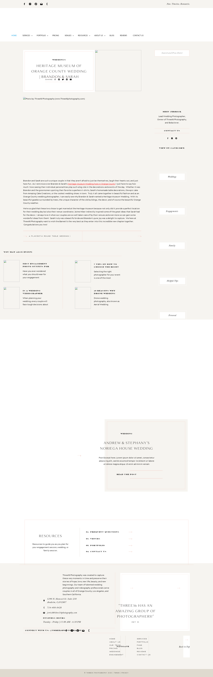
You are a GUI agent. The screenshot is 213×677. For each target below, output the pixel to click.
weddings (59, 60)
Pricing (55, 35)
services (142, 639)
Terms (117, 673)
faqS (139, 645)
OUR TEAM (115, 645)
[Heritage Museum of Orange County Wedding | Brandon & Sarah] (118, 70)
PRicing (113, 648)
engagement (116, 655)
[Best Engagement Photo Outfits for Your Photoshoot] (27, 271)
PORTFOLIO (142, 642)
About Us (98, 35)
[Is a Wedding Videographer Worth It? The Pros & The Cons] (27, 298)
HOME (112, 639)
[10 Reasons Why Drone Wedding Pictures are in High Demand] (98, 298)
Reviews (123, 35)
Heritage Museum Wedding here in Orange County (91, 183)
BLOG (140, 648)
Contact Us (138, 35)
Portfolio (41, 35)
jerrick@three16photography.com (62, 613)
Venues (68, 35)
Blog (112, 35)
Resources (83, 35)
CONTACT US (144, 655)
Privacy (125, 673)
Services (26, 35)
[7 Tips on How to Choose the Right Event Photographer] (98, 271)
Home (14, 35)
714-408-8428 (54, 608)
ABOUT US (114, 642)
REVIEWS (141, 651)
